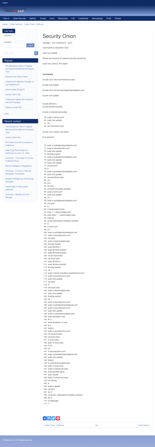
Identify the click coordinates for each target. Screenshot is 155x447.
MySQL (33, 18)
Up (96, 425)
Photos (118, 18)
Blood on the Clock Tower (16, 76)
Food (108, 18)
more (6, 113)
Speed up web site (13, 107)
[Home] (15, 10)
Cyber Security (19, 18)
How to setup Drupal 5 (15, 89)
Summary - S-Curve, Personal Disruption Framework (18, 172)
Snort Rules (143, 425)
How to (6, 18)
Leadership (83, 18)
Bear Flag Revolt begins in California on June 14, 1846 (17, 151)
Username (7, 35)
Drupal (43, 18)
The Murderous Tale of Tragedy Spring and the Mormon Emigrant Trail (19, 68)
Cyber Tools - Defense (33, 24)
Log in (5, 2)
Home (5, 24)
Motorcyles (63, 18)
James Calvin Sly (12, 94)
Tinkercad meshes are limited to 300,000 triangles (19, 101)
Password (7, 42)
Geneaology (97, 18)
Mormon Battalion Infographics (18, 165)
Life (73, 18)
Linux (52, 18)
